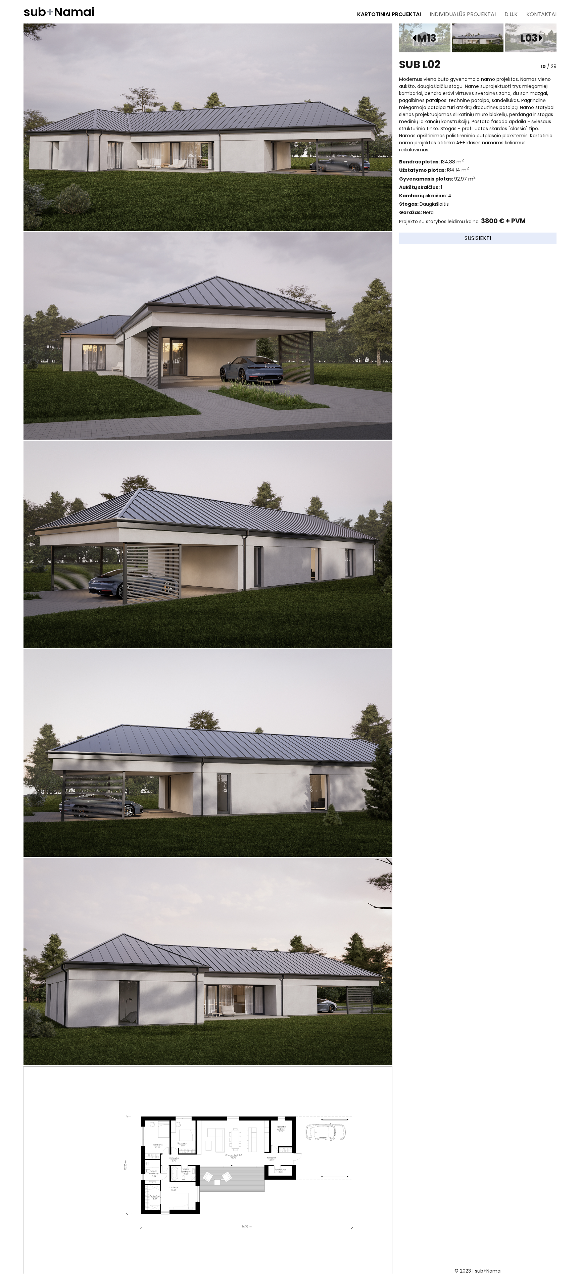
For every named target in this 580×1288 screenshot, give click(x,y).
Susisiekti (478, 238)
